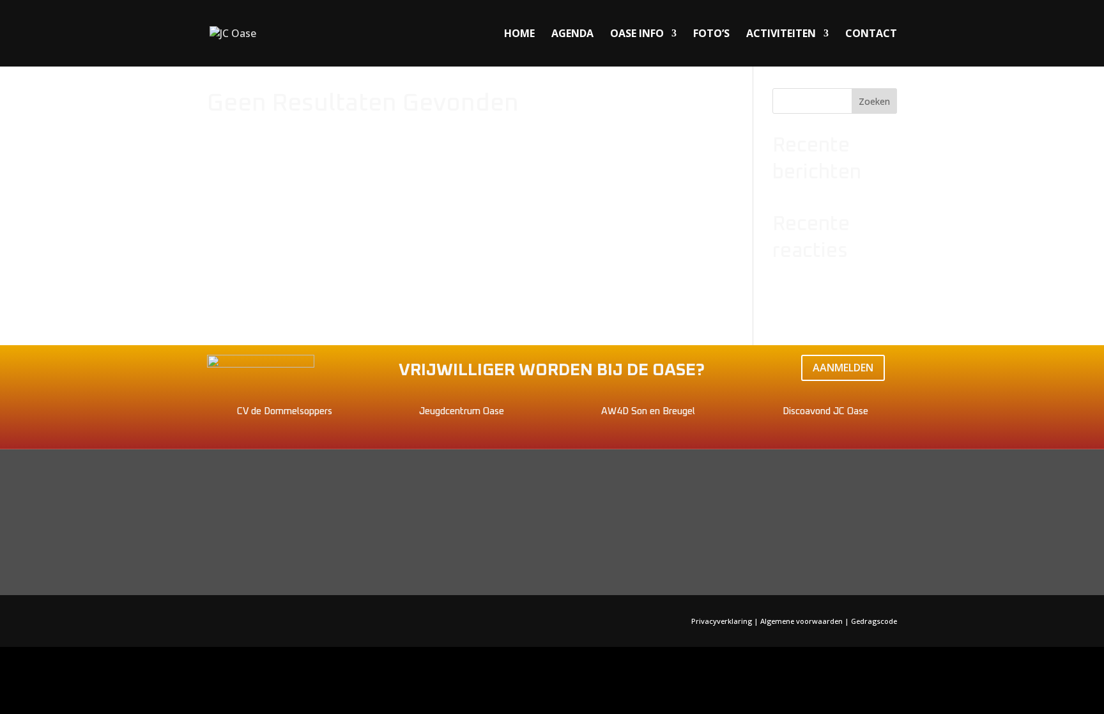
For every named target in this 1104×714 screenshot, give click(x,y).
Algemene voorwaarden (801, 621)
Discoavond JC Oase (825, 411)
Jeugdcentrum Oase (461, 411)
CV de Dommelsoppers (284, 411)
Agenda (572, 34)
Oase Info (637, 34)
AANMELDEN (843, 368)
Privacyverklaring (722, 621)
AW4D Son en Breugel (648, 411)
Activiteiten (781, 34)
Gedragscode (874, 621)
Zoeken (874, 101)
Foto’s (711, 34)
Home (519, 34)
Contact (871, 34)
